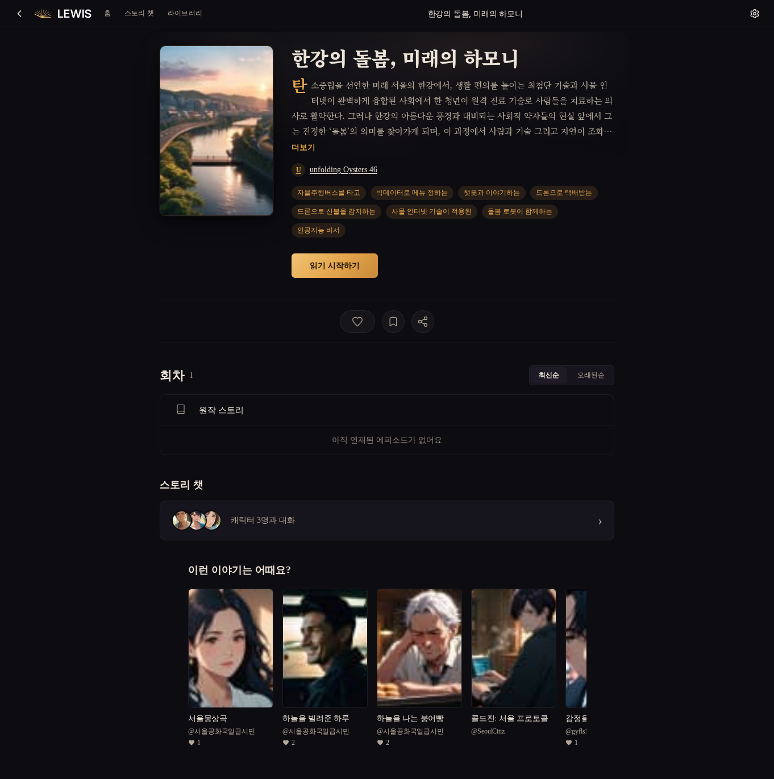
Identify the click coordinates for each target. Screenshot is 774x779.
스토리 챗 (139, 13)
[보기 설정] (754, 13)
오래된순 (591, 374)
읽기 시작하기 (335, 265)
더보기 (303, 147)
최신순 (549, 374)
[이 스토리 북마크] (393, 321)
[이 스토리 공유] (422, 321)
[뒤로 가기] (19, 13)
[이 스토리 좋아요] (357, 321)
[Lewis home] (62, 13)
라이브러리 (185, 13)
